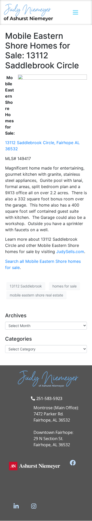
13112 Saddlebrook (26, 286)
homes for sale (64, 286)
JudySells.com (70, 251)
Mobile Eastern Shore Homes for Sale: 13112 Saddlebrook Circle (42, 50)
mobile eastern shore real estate (36, 295)
